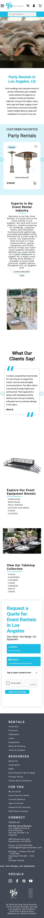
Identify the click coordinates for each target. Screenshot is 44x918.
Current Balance (17, 799)
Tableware (14, 734)
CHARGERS (13, 586)
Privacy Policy (16, 777)
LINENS (11, 583)
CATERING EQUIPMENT (18, 508)
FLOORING (13, 514)
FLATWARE (13, 580)
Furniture (13, 730)
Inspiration (14, 765)
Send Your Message (17, 692)
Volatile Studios (28, 913)
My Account (15, 791)
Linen (11, 738)
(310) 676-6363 (14, 651)
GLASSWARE (14, 577)
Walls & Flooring (17, 746)
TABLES (11, 589)
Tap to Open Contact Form (19, 673)
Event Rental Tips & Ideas (22, 773)
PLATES (11, 574)
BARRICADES (14, 502)
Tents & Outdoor (17, 750)
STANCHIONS (14, 499)
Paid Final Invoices (18, 811)
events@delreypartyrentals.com (20, 663)
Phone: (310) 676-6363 (20, 845)
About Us (13, 761)
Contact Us (14, 822)
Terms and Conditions (20, 781)
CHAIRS (11, 592)
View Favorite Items (19, 795)
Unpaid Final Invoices (20, 807)
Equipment (14, 742)
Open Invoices (16, 803)
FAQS (11, 769)
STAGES (11, 511)
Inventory (13, 726)
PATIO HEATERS (15, 505)
